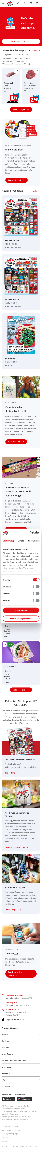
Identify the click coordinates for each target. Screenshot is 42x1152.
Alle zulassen (21, 610)
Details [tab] (21, 540)
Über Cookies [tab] (34, 540)
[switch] (36, 586)
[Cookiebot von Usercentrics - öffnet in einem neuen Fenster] (29, 532)
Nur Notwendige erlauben (21, 618)
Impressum (6, 1141)
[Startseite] (10, 3)
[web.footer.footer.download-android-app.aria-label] (24, 1099)
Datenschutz (6, 1137)
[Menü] (3, 3)
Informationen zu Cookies (11, 1130)
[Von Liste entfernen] (16, 71)
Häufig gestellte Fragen (14, 995)
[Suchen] (18, 3)
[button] (21, 41)
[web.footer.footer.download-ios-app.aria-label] (8, 1099)
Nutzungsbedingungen (10, 1133)
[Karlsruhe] (31, 3)
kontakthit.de (11, 1002)
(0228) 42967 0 (12, 1009)
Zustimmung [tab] (8, 540)
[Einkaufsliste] (37, 3)
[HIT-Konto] (24, 3)
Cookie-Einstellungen (10, 1126)
